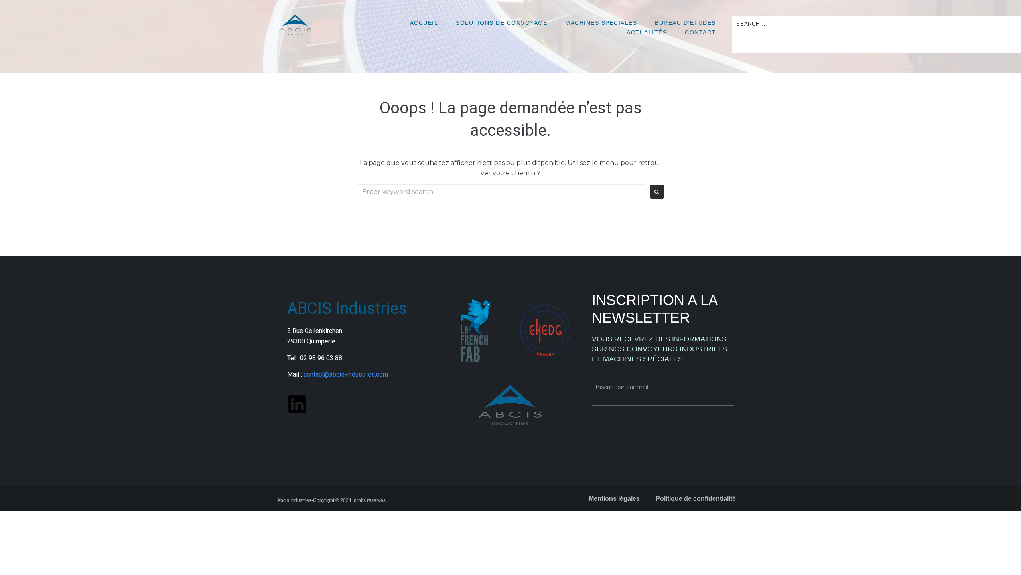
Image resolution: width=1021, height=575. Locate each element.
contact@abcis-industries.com (346, 374)
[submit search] (734, 35)
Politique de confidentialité (696, 498)
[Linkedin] (297, 404)
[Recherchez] (501, 191)
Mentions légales (614, 498)
